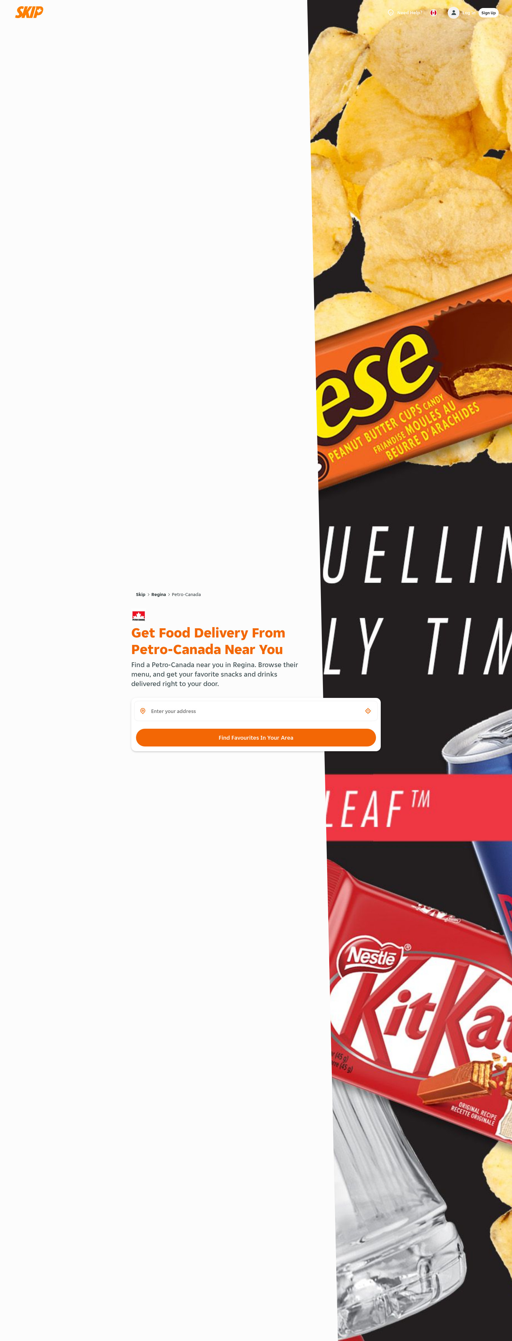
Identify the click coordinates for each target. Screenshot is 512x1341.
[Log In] (454, 13)
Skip (140, 594)
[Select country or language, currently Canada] (433, 13)
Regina (158, 594)
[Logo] (31, 12)
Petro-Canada (186, 594)
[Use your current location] (368, 711)
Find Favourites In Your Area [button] (256, 737)
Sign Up (488, 12)
